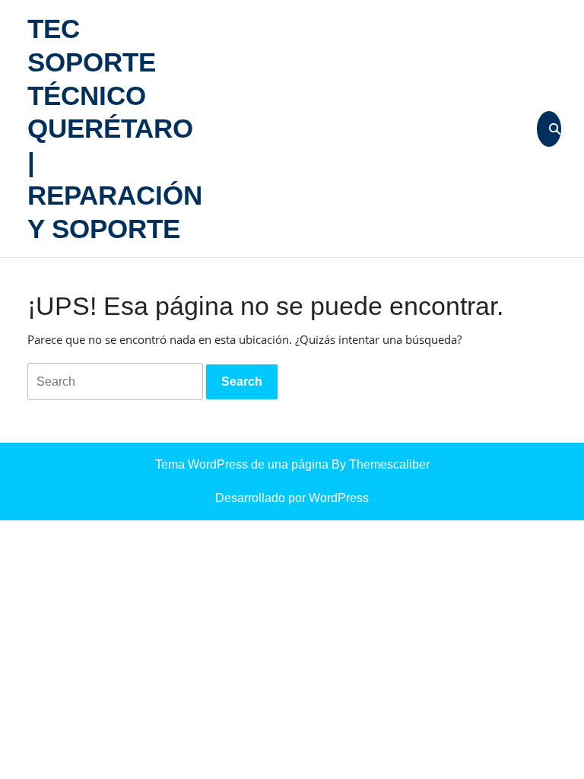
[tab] (242, 381)
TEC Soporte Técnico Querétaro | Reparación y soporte (114, 128)
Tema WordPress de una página (241, 464)
